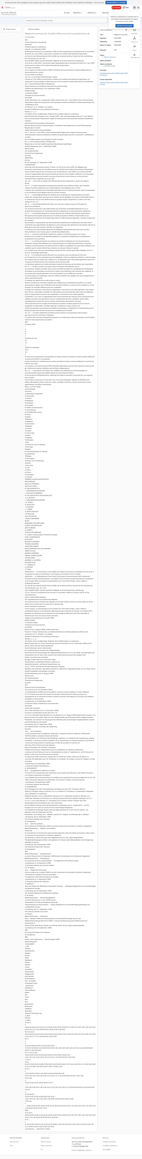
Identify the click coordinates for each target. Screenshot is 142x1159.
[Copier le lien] (109, 70)
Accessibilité (106, 1149)
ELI (42, 1149)
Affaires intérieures (110, 57)
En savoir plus (99, 2)
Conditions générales (109, 1142)
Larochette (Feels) (109, 66)
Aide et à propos (46, 1142)
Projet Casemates (46, 1145)
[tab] (134, 31)
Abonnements (14, 1142)
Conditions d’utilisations (110, 1145)
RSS (11, 1145)
